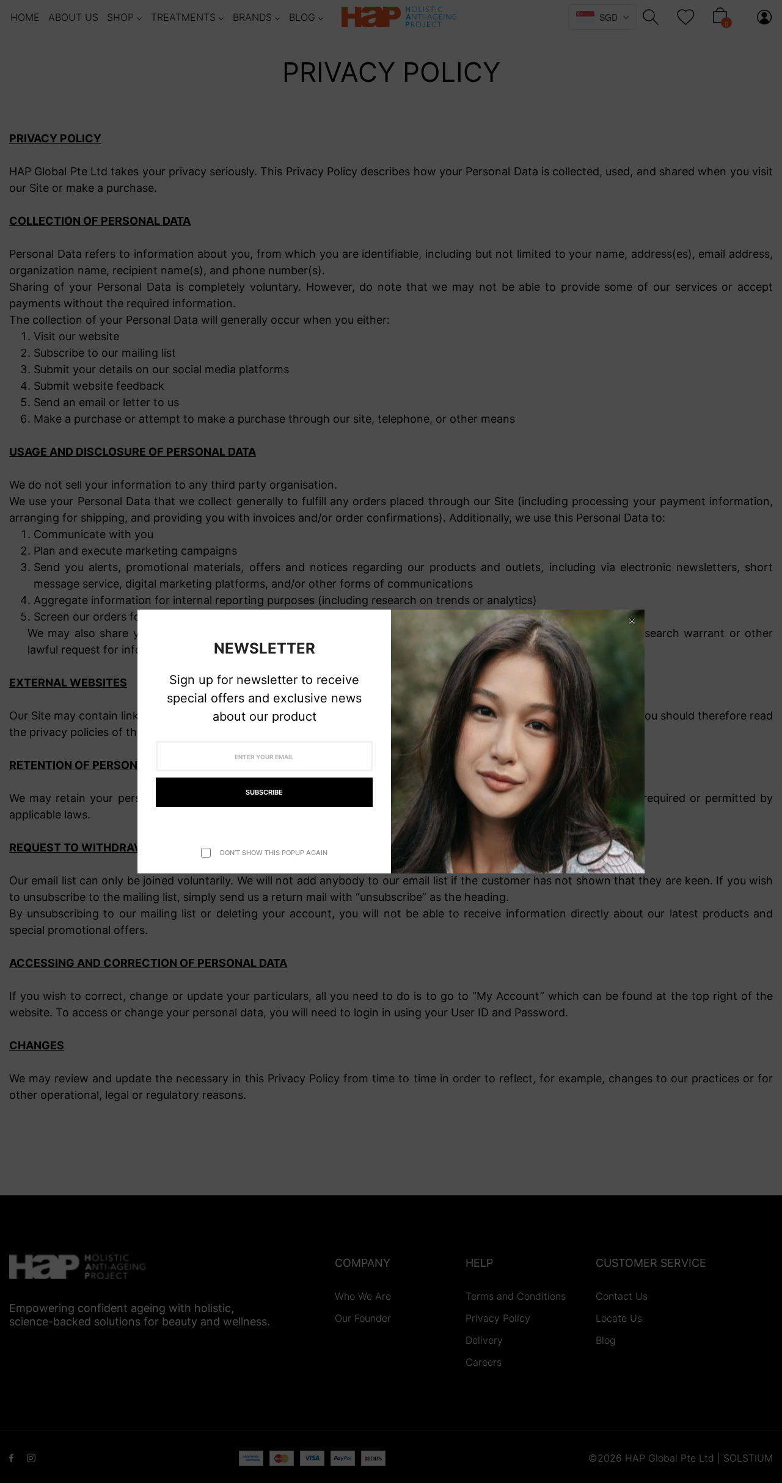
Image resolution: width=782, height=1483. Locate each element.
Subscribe (264, 792)
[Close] (631, 620)
